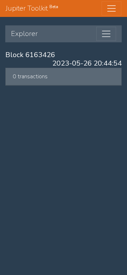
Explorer (24, 33)
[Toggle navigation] (111, 8)
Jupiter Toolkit (32, 8)
